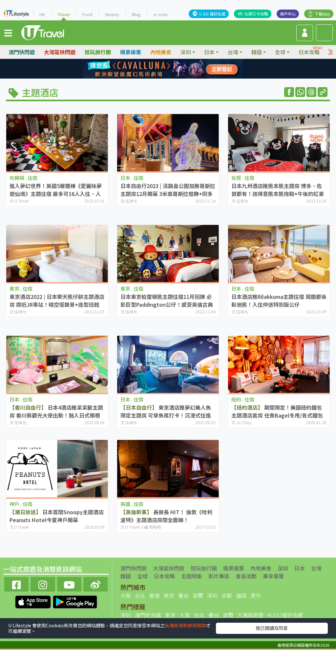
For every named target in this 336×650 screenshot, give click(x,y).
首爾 (198, 595)
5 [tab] (153, 77)
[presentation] (330, 52)
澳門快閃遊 (22, 52)
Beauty (112, 14)
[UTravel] (42, 32)
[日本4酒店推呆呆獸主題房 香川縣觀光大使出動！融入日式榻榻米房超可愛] (57, 364)
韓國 (125, 576)
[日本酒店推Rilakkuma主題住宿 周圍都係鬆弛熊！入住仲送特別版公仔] (279, 253)
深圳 (283, 568)
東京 (169, 595)
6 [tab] (163, 77)
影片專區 (218, 576)
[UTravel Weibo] (95, 583)
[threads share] (311, 92)
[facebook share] (289, 92)
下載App (322, 13)
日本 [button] (209, 52)
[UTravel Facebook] (16, 583)
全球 (142, 576)
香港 (154, 595)
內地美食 (160, 52)
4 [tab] (182, 69)
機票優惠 (130, 52)
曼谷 (183, 595)
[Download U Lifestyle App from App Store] (33, 601)
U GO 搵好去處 (212, 13)
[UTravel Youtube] (69, 583)
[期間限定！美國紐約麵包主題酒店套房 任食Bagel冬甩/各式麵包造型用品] (279, 364)
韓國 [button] (256, 52)
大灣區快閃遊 (59, 52)
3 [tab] (173, 69)
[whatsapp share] (300, 92)
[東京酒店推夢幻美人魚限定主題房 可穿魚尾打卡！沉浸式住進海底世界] (168, 364)
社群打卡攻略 (256, 13)
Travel (64, 14)
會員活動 (246, 576)
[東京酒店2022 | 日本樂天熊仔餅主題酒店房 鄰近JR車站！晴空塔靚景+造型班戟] (57, 253)
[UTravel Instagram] (43, 583)
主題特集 (191, 576)
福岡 (241, 595)
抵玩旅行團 (98, 52)
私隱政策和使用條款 (185, 625)
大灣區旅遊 (250, 615)
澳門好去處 (148, 615)
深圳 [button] (185, 52)
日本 (299, 568)
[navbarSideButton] (8, 32)
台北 (140, 595)
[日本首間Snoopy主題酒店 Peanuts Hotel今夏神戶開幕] (57, 468)
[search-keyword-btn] (324, 32)
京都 (226, 595)
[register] (304, 33)
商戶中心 (288, 13)
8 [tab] (182, 77)
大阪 (125, 595)
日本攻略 (309, 52)
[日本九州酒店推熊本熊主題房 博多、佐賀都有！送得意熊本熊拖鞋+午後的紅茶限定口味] (279, 142)
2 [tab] (163, 69)
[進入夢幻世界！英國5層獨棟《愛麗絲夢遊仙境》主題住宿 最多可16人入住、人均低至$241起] (57, 142)
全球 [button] (280, 52)
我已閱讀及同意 (272, 628)
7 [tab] (173, 77)
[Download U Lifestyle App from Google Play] (74, 601)
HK (42, 14)
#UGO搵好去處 (285, 615)
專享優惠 (273, 576)
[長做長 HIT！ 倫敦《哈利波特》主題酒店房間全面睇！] (168, 468)
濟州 (255, 595)
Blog (136, 14)
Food (87, 14)
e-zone (161, 14)
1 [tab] (153, 69)
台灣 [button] (233, 52)
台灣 (316, 568)
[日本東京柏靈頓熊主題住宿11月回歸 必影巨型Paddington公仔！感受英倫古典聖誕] (168, 253)
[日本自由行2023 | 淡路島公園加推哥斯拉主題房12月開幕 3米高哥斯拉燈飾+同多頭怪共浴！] (168, 142)
